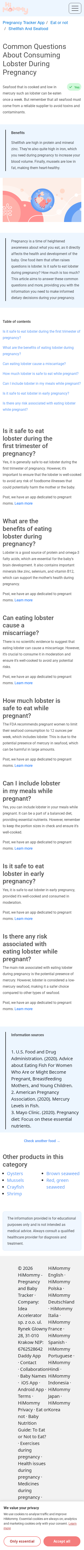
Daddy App (29, 1356)
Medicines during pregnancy (29, 1490)
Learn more (23, 503)
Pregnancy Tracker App (24, 22)
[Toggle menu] (75, 8)
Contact (28, 1362)
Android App (31, 1389)
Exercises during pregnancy (29, 1450)
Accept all (62, 1541)
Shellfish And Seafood (28, 28)
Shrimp (14, 1194)
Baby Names (33, 1376)
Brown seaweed (63, 1173)
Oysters (15, 1173)
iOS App (29, 1383)
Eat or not (59, 22)
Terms (24, 1396)
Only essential (22, 1541)
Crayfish (15, 1187)
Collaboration (34, 1369)
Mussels (15, 1180)
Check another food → (42, 1141)
